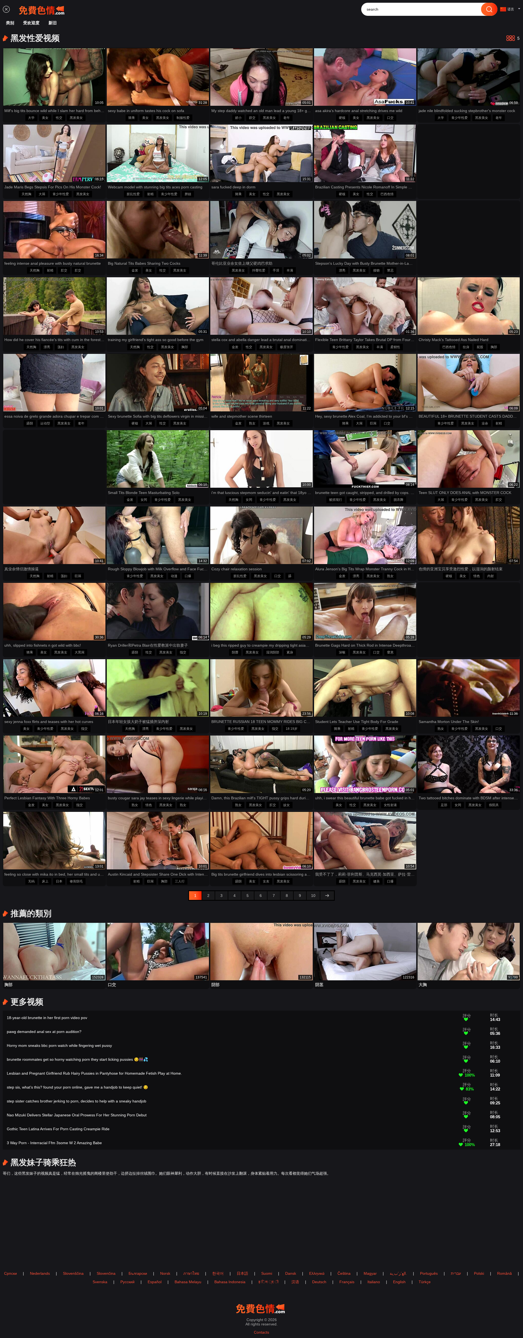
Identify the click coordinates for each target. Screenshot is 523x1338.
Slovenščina (73, 1273)
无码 (31, 881)
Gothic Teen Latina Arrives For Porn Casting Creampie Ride (58, 1129)
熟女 (252, 423)
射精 (150, 194)
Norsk (165, 1273)
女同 (144, 500)
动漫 (174, 576)
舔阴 (29, 423)
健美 (376, 881)
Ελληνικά (316, 1273)
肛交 (64, 270)
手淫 (276, 270)
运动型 (45, 423)
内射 (490, 576)
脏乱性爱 (133, 194)
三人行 (180, 881)
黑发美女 (76, 118)
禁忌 (390, 270)
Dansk (290, 1273)
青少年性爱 (459, 118)
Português (429, 1273)
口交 (390, 118)
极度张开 (286, 347)
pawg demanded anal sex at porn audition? (44, 1031)
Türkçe (425, 1282)
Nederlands (40, 1273)
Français (346, 1282)
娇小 (238, 118)
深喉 (342, 652)
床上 (45, 881)
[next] (327, 895)
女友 (266, 881)
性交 (59, 118)
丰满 (290, 270)
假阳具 (494, 805)
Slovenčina (106, 1273)
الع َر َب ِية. (398, 1273)
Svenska (100, 1282)
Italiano (373, 1282)
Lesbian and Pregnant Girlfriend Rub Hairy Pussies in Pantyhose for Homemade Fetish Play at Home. (94, 1073)
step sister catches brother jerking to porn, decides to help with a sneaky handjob (76, 1101)
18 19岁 (291, 729)
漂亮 (342, 270)
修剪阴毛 (76, 881)
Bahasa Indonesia (229, 1282)
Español (155, 1282)
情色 (476, 576)
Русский (127, 1282)
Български (138, 1273)
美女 (45, 118)
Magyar (370, 1273)
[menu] (6, 9)
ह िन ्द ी (268, 1282)
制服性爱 (183, 118)
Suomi (266, 1273)
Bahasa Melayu (188, 1282)
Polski (479, 1273)
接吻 (376, 270)
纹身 (466, 347)
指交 (183, 652)
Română (504, 1273)
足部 (444, 805)
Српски (10, 1273)
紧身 (290, 652)
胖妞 (188, 194)
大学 (31, 118)
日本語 (242, 1273)
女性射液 (390, 805)
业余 (485, 423)
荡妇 (60, 347)
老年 (286, 118)
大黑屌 (79, 652)
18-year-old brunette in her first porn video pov (47, 1017)
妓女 (286, 805)
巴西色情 (387, 194)
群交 (252, 118)
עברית (456, 1273)
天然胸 (26, 194)
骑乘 (131, 118)
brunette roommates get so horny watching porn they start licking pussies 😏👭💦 (77, 1059)
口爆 (188, 576)
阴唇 (235, 652)
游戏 (266, 423)
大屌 (42, 194)
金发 (135, 270)
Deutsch (319, 1282)
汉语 (295, 1282)
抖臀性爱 (258, 270)
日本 (59, 881)
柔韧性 (395, 347)
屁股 (480, 347)
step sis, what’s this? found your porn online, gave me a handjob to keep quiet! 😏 (77, 1087)
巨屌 (373, 423)
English (399, 1282)
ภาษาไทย (191, 1273)
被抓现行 (335, 500)
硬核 (342, 118)
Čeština (344, 1273)
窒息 (390, 652)
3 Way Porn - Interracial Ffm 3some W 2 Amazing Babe (54, 1143)
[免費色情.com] (43, 9)
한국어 (218, 1273)
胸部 (184, 347)
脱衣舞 (398, 500)
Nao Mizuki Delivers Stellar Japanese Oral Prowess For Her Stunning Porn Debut (77, 1115)
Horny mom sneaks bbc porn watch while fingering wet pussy (59, 1045)
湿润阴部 (272, 652)
